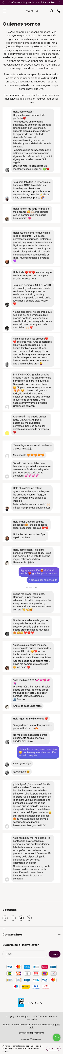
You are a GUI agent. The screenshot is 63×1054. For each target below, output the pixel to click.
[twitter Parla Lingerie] (29, 918)
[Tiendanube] (31, 1039)
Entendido (53, 1048)
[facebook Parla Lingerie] (13, 918)
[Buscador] (51, 11)
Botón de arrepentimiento (31, 1032)
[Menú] (4, 11)
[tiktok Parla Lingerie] (21, 918)
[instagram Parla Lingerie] (5, 918)
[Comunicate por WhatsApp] (56, 1037)
